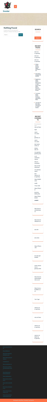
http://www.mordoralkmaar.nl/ (37, 210)
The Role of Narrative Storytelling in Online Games (38, 105)
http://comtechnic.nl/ (7, 364)
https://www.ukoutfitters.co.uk (37, 290)
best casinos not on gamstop (37, 175)
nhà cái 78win (37, 127)
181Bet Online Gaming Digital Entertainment (37, 67)
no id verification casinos (37, 158)
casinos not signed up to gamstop (37, 337)
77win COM (37, 185)
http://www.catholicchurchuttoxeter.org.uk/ (7, 368)
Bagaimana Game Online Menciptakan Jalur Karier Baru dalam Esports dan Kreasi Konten (38, 85)
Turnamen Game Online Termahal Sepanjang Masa (37, 96)
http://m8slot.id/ (6, 351)
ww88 (35, 183)
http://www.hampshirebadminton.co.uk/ (37, 278)
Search (20, 34)
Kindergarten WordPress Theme (20, 400)
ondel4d (36, 200)
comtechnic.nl (6, 361)
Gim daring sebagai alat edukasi (38, 75)
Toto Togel (36, 299)
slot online (36, 237)
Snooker (6, 11)
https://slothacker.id (7, 376)
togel (35, 129)
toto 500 (36, 229)
